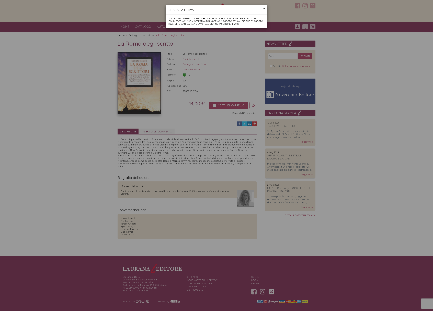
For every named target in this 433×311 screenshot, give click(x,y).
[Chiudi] (264, 8)
